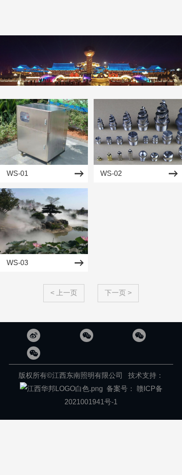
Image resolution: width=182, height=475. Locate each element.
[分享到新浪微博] (33, 335)
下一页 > (118, 292)
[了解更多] (86, 335)
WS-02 (111, 173)
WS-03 (17, 262)
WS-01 (17, 173)
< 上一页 (63, 292)
